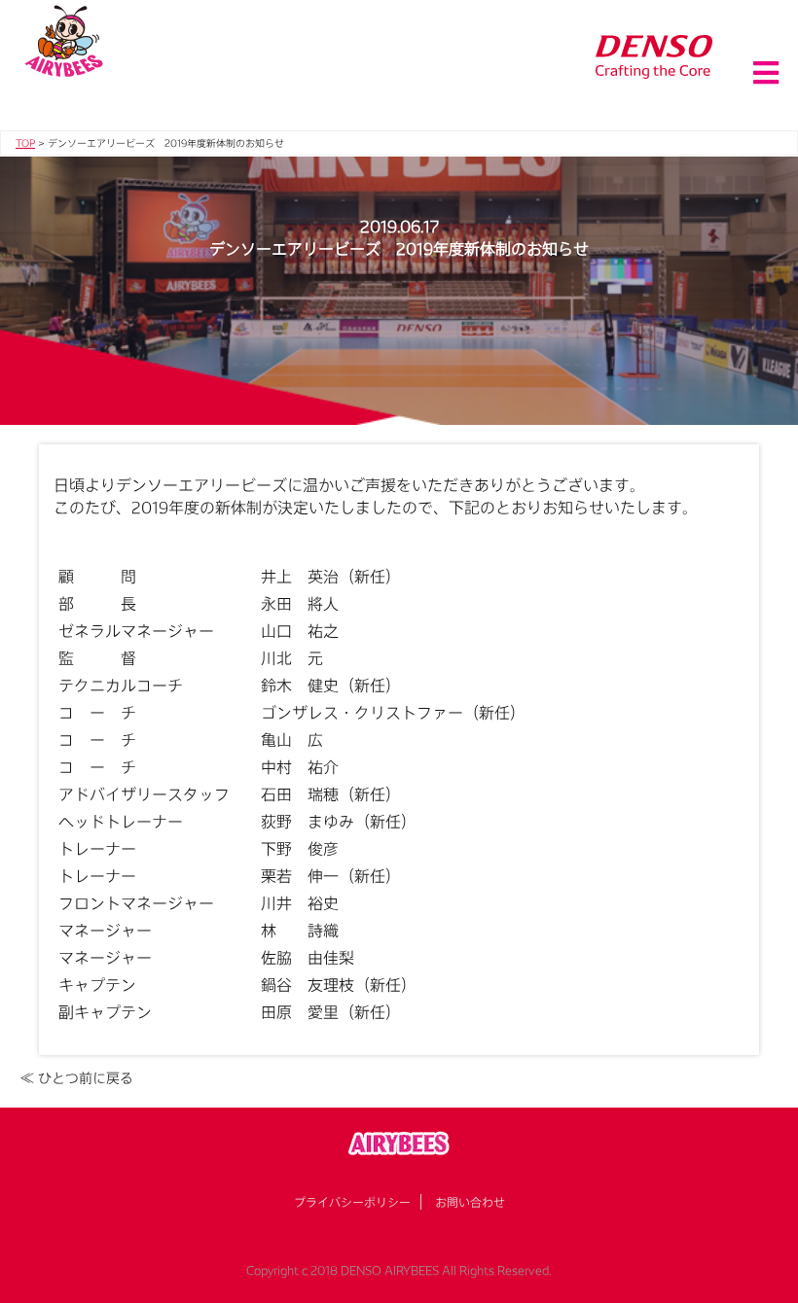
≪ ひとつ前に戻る (76, 1078)
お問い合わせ (470, 1202)
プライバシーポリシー (352, 1202)
